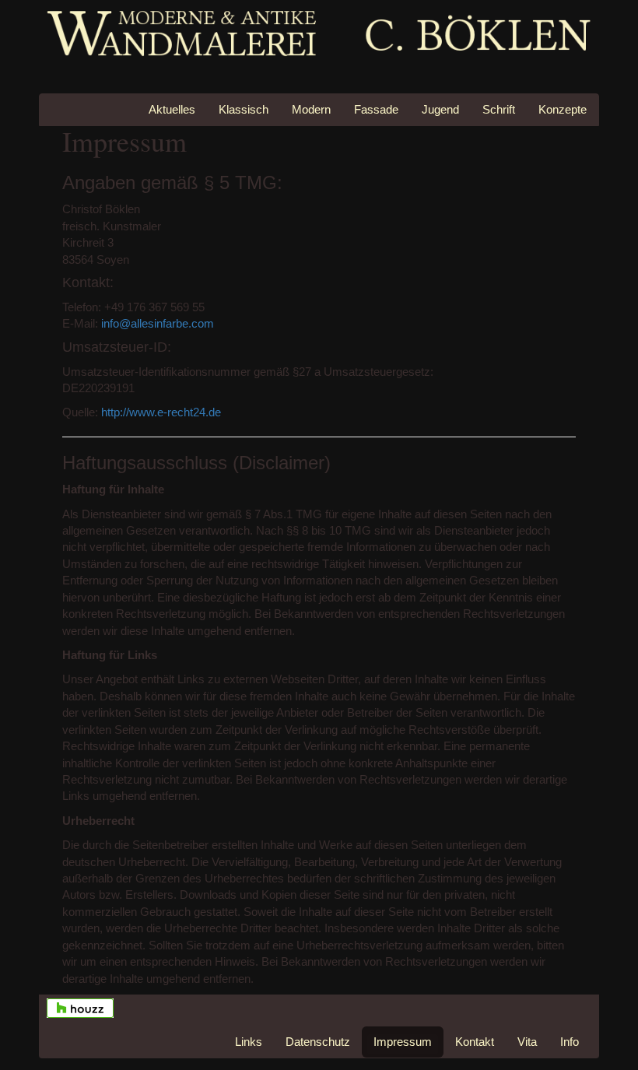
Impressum (402, 1041)
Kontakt (474, 1041)
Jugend (440, 109)
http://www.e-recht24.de (161, 412)
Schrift (498, 109)
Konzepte (562, 109)
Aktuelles (172, 109)
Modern (311, 109)
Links (248, 1041)
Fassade (376, 109)
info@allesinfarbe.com (157, 323)
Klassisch (243, 109)
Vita (527, 1041)
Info (569, 1041)
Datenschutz (318, 1041)
